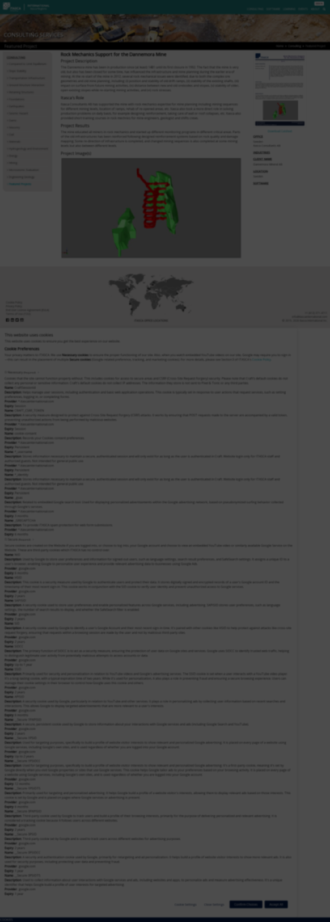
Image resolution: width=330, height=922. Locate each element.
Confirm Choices (246, 904)
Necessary (22, 372)
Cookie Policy (261, 359)
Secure (19, 539)
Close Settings (214, 904)
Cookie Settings (186, 904)
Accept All (276, 904)
